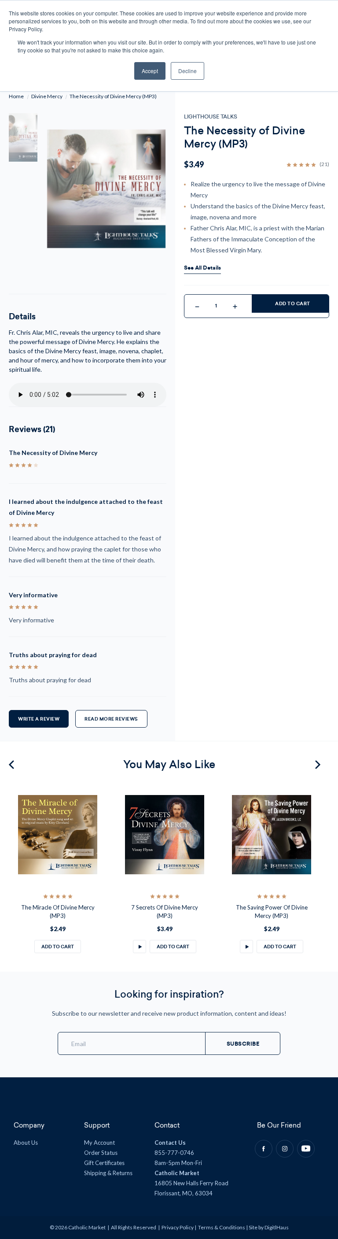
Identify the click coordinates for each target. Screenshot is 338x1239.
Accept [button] (150, 70)
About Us (26, 1142)
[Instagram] (285, 1149)
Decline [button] (187, 70)
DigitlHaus (277, 1227)
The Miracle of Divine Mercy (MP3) (58, 912)
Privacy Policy (178, 1227)
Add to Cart (292, 303)
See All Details (202, 268)
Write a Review (38, 719)
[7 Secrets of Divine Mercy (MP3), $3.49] (164, 834)
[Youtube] (306, 1149)
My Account (99, 1142)
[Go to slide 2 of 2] (12, 764)
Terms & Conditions (221, 1227)
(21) (324, 164)
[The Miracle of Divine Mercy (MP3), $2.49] (57, 834)
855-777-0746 (174, 1152)
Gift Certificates (104, 1162)
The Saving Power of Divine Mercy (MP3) (272, 912)
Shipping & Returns (108, 1172)
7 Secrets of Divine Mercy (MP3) (164, 912)
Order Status (101, 1152)
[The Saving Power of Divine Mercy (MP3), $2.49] (271, 834)
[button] (139, 946)
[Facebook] (263, 1149)
